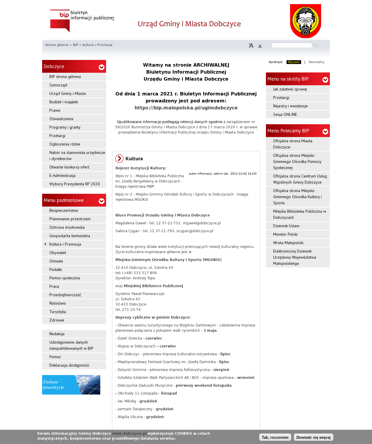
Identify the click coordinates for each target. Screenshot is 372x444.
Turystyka (57, 311)
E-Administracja (62, 175)
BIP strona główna (65, 76)
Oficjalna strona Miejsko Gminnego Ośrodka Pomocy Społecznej (297, 161)
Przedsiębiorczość (65, 294)
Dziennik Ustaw (286, 225)
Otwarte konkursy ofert (69, 167)
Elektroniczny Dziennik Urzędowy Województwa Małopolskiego (294, 257)
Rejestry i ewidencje (290, 106)
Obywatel (57, 252)
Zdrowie (56, 320)
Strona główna (57, 45)
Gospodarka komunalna (69, 235)
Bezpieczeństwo (63, 210)
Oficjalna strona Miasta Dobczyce (292, 144)
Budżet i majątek (63, 101)
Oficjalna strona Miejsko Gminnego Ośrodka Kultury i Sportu (297, 196)
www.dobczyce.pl (129, 433)
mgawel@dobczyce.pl (202, 223)
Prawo (54, 110)
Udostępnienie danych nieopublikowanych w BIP (71, 345)
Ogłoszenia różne (64, 144)
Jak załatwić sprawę (290, 89)
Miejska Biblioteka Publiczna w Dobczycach (299, 214)
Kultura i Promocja (65, 244)
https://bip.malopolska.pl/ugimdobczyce (186, 108)
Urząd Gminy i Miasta (67, 93)
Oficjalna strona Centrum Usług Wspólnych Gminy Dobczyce (300, 179)
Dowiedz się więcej (313, 437)
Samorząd (58, 85)
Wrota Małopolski (288, 242)
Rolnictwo (57, 303)
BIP (75, 45)
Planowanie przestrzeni (69, 218)
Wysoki (294, 62)
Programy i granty (65, 127)
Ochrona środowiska (67, 227)
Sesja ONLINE (285, 114)
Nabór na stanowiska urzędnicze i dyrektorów (77, 155)
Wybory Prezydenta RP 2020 (74, 184)
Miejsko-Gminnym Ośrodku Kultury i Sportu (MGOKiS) (168, 260)
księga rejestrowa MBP (134, 186)
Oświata (56, 261)
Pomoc (55, 356)
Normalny (317, 62)
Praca (54, 286)
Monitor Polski (285, 234)
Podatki (55, 269)
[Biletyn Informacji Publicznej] (82, 20)
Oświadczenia (61, 118)
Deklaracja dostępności (69, 365)
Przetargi (57, 135)
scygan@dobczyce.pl (194, 231)
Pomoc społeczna (64, 277)
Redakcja (57, 333)
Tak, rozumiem (275, 437)
